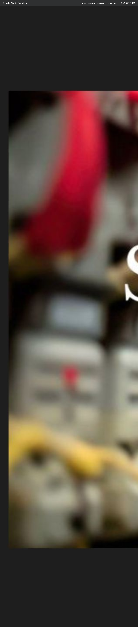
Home (84, 3)
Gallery (91, 3)
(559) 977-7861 (128, 3)
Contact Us (111, 3)
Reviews (100, 3)
